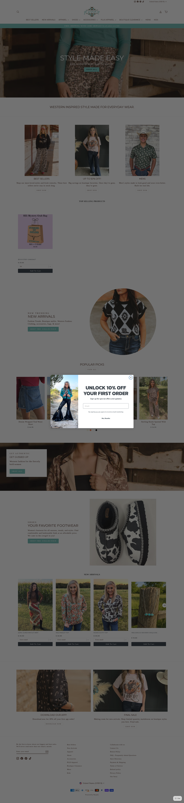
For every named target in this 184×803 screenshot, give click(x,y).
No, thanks (106, 418)
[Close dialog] (131, 377)
